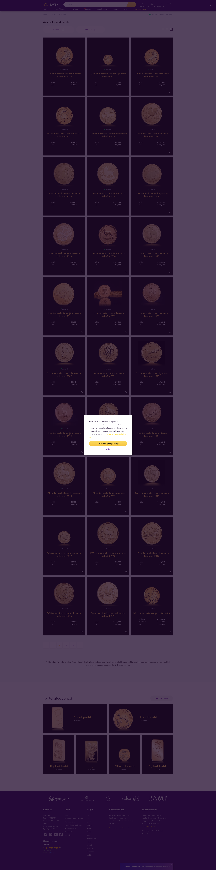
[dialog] (108, 435)
